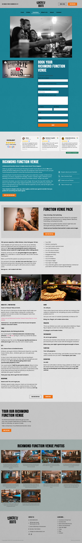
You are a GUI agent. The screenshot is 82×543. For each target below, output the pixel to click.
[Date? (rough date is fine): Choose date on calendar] (57, 92)
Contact (58, 12)
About (52, 12)
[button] (79, 144)
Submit (53, 125)
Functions (36, 12)
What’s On (44, 12)
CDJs (8, 335)
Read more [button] (24, 149)
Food (22, 12)
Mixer (12, 335)
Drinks (28, 12)
